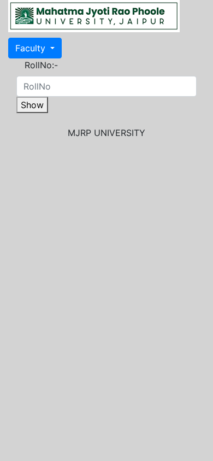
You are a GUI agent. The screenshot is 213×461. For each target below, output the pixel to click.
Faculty (31, 48)
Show (32, 104)
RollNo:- (41, 65)
